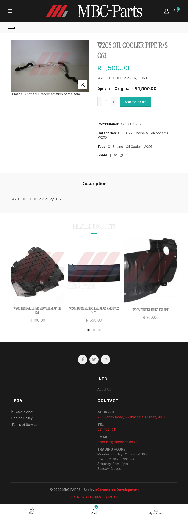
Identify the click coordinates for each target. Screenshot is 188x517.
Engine (118, 146)
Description (94, 183)
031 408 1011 (106, 429)
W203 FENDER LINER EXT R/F (151, 310)
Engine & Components (151, 133)
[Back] (11, 27)
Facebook (82, 359)
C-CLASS (125, 133)
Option (102, 89)
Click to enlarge (82, 84)
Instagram (105, 359)
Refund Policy (22, 418)
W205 (102, 137)
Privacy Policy (22, 411)
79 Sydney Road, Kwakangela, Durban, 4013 (131, 417)
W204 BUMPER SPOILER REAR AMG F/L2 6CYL (94, 310)
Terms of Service (24, 424)
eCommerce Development (117, 490)
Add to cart (135, 102)
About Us (104, 389)
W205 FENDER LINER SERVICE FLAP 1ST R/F (37, 310)
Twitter (94, 359)
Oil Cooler (133, 146)
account (166, 11)
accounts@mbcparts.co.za (117, 442)
